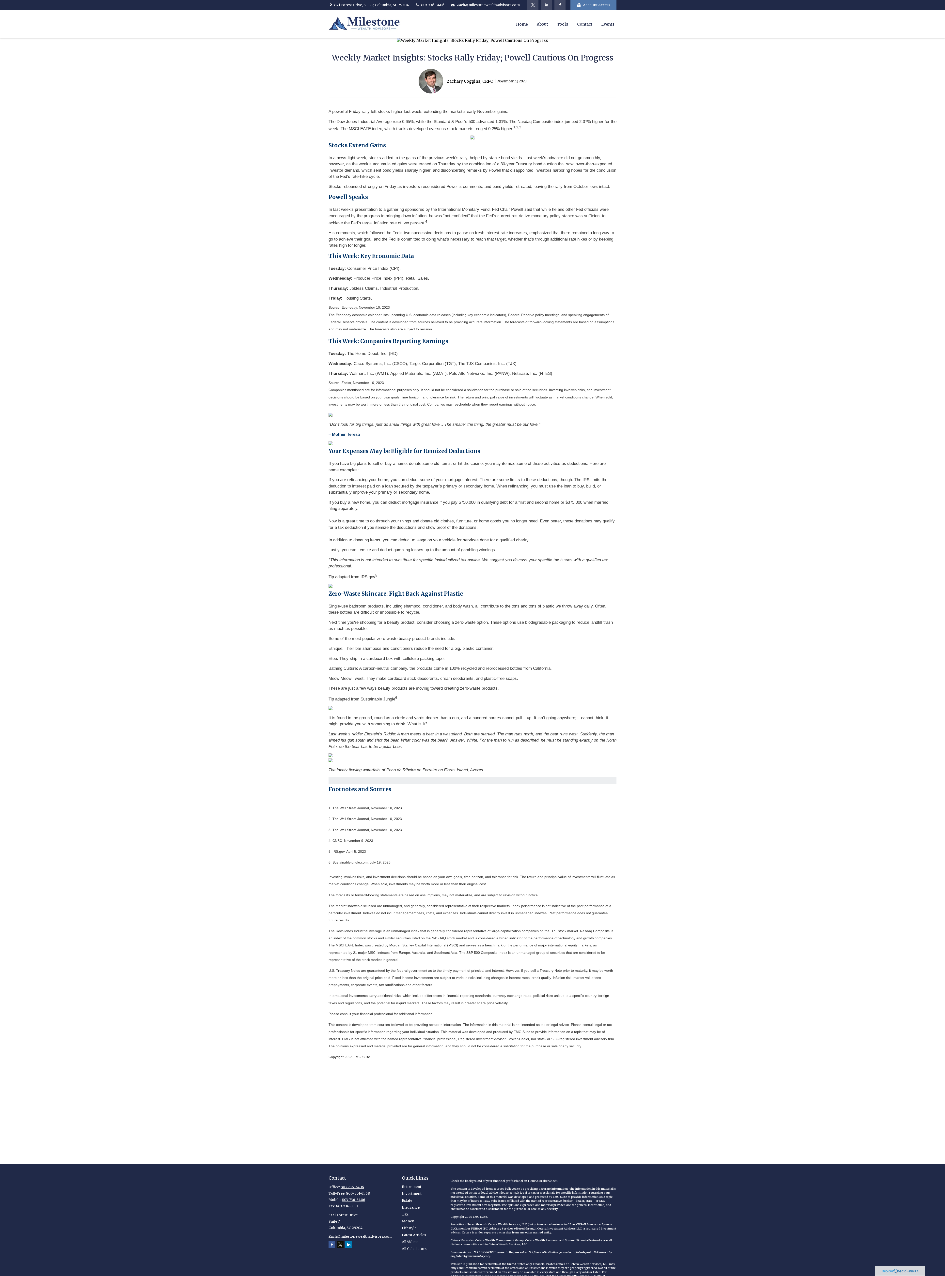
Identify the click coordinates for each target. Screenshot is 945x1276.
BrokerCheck (548, 1181)
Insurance (411, 1207)
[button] (522, 24)
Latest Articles (414, 1235)
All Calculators (414, 1248)
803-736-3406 (432, 5)
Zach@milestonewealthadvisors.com (488, 5)
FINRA (475, 1228)
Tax (405, 1214)
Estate (407, 1200)
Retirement (411, 1187)
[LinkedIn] (546, 5)
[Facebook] (560, 5)
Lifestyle (409, 1228)
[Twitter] (532, 5)
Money (408, 1221)
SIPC (484, 1228)
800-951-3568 (358, 1193)
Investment (412, 1193)
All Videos (410, 1242)
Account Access (596, 5)
